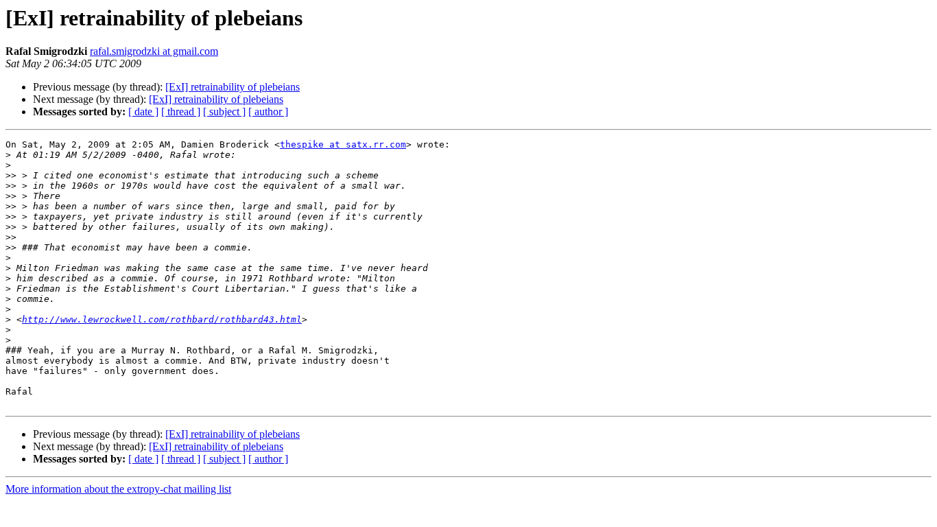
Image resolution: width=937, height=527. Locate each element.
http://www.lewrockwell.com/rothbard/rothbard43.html (162, 319)
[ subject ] (224, 111)
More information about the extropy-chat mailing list (118, 489)
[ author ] (268, 111)
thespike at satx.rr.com (343, 144)
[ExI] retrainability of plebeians (232, 87)
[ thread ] (180, 111)
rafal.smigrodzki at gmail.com (154, 51)
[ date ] (143, 111)
